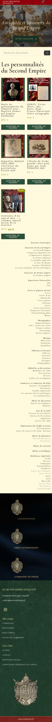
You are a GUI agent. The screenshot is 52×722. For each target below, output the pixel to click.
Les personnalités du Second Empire (33, 268)
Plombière (46, 469)
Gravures (46, 358)
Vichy (48, 459)
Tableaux (46, 353)
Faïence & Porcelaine (40, 416)
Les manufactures (42, 396)
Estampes (46, 361)
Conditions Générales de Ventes (19, 665)
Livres (48, 293)
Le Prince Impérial (42, 258)
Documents (45, 388)
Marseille (46, 481)
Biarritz (47, 461)
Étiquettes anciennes (40, 311)
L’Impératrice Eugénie (40, 255)
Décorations (45, 373)
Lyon (48, 479)
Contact (6, 655)
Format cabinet (43, 328)
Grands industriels (42, 391)
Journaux (46, 303)
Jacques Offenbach (42, 265)
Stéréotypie (45, 331)
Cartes (48, 306)
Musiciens (46, 341)
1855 (49, 283)
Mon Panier (8, 628)
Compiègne (45, 464)
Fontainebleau (44, 466)
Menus (48, 316)
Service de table (43, 421)
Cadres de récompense (40, 378)
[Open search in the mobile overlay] (26, 53)
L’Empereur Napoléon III (39, 253)
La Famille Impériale (41, 260)
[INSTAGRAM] (5, 609)
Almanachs (46, 298)
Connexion (8, 623)
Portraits (46, 356)
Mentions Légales (11, 660)
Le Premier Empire (42, 275)
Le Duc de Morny (42, 263)
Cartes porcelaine (42, 308)
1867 (49, 286)
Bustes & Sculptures (41, 403)
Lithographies (44, 363)
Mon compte (8, 633)
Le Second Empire (42, 250)
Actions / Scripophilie (40, 386)
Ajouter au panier (13, 127)
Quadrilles (46, 346)
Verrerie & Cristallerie (40, 413)
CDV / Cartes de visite (40, 326)
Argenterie (46, 418)
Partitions (46, 343)
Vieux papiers (44, 301)
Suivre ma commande (13, 638)
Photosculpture (43, 333)
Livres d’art (45, 296)
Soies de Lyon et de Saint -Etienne (33, 431)
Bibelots (47, 406)
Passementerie (44, 429)
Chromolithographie (41, 313)
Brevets (47, 376)
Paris (48, 476)
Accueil (6, 650)
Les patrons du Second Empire (36, 393)
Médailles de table (42, 371)
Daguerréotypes (43, 323)
